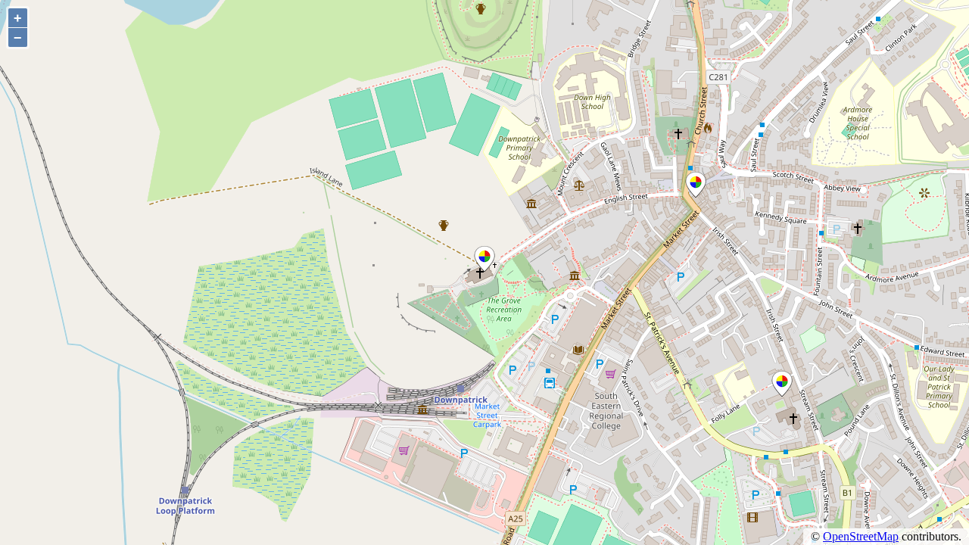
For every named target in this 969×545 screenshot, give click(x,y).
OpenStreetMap (861, 536)
